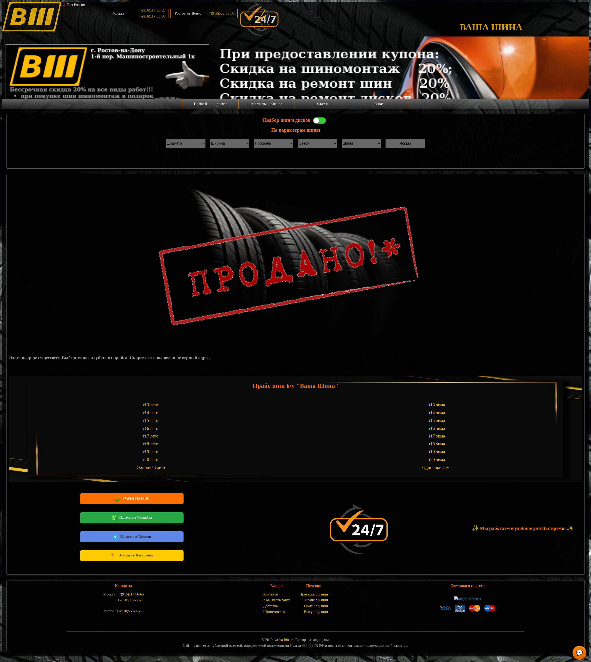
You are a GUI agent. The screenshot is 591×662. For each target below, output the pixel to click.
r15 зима (437, 420)
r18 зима (437, 443)
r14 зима (437, 412)
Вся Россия (76, 5)
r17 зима (437, 436)
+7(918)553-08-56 (220, 13)
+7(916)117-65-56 (151, 16)
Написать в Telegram (135, 536)
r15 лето (150, 420)
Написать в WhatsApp (135, 517)
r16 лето (150, 428)
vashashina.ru (284, 640)
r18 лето (150, 443)
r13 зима (437, 404)
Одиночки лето (151, 467)
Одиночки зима (436, 467)
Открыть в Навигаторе (131, 555)
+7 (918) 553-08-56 (136, 498)
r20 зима (437, 459)
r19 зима (437, 451)
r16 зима (437, 428)
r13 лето (150, 404)
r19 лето (150, 451)
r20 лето (150, 459)
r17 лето (150, 436)
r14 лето (150, 412)
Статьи (322, 104)
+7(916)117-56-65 (151, 10)
